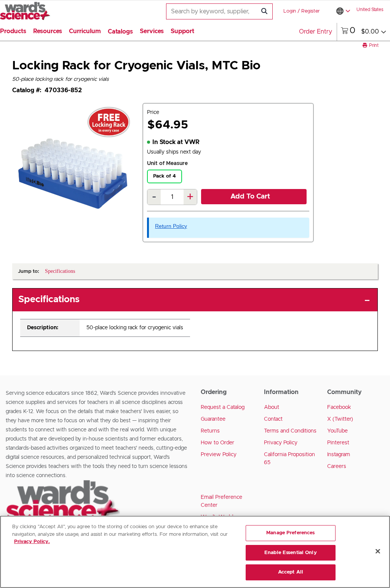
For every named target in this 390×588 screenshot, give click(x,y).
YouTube (337, 431)
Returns (210, 431)
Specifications (49, 299)
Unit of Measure (167, 163)
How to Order (217, 442)
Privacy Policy (280, 442)
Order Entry (315, 32)
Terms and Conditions (290, 431)
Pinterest (338, 442)
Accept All (290, 572)
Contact (273, 419)
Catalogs (120, 32)
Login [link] (289, 11)
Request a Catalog (223, 407)
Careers (336, 466)
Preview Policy (219, 454)
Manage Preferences (290, 532)
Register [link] (310, 11)
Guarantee (213, 419)
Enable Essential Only (290, 552)
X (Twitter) (340, 419)
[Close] (377, 551)
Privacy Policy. (32, 541)
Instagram (338, 454)
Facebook (339, 407)
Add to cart (250, 196)
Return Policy (171, 226)
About (271, 407)
